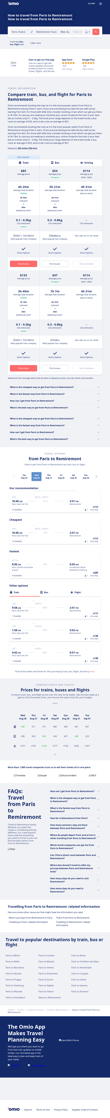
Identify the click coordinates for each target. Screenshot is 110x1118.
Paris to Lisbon (78, 979)
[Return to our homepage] (13, 3)
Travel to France (35, 1009)
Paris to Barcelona (15, 967)
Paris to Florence (79, 991)
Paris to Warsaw (14, 991)
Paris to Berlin (13, 955)
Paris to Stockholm (48, 973)
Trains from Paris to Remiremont (72, 917)
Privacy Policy (61, 1109)
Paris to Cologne (79, 973)
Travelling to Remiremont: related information (73, 924)
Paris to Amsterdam (81, 967)
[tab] (24, 592)
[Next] (96, 476)
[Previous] (14, 717)
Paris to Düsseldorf (15, 997)
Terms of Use (43, 1109)
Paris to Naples (46, 985)
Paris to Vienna (46, 967)
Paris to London (46, 955)
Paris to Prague (13, 979)
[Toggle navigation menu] (100, 3)
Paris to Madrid (46, 961)
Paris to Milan (13, 961)
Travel (20, 1009)
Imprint (28, 1109)
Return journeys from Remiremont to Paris (30, 917)
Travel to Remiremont (58, 1009)
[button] (65, 32)
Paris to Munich (14, 973)
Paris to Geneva (79, 985)
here (92, 671)
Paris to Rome (78, 955)
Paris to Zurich (45, 979)
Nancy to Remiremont (49, 997)
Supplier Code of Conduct (85, 1109)
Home (11, 1009)
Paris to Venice (46, 991)
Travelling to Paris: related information (28, 922)
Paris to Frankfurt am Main (85, 961)
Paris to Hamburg (15, 985)
